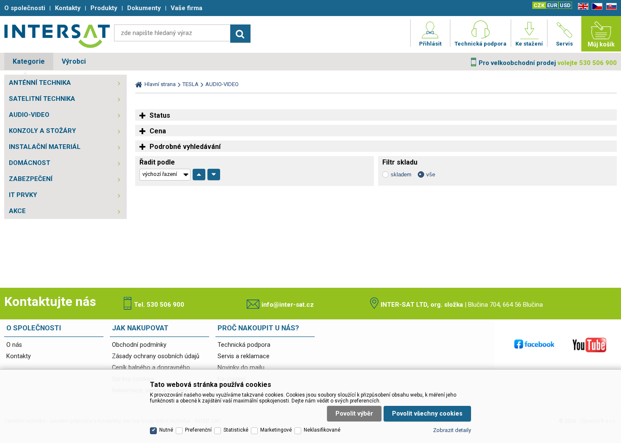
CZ (595, 6)
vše (430, 174)
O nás (14, 344)
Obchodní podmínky (139, 344)
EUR (552, 5)
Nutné (166, 430)
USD (565, 5)
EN (581, 6)
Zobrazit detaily (452, 430)
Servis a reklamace (244, 356)
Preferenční (198, 430)
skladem (401, 174)
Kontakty (18, 356)
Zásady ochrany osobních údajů (155, 356)
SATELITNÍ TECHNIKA (42, 99)
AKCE (17, 211)
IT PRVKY (23, 195)
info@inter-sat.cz (287, 304)
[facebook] (534, 344)
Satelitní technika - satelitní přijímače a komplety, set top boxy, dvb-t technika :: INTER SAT (57, 35)
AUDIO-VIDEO (29, 115)
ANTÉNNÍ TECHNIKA (40, 82)
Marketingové (276, 430)
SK (610, 6)
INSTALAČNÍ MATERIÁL (45, 147)
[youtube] (589, 344)
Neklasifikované (322, 430)
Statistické (235, 430)
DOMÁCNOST (29, 163)
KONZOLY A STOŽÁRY (42, 131)
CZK (539, 5)
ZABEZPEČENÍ (30, 179)
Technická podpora (244, 344)
